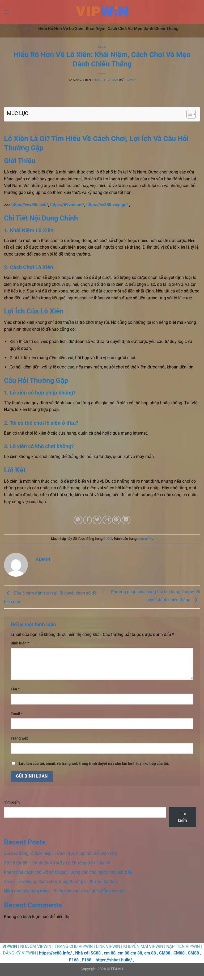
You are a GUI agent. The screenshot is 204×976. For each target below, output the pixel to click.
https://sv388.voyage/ (107, 204)
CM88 (164, 953)
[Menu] (7, 11)
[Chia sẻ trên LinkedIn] (126, 520)
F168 (74, 959)
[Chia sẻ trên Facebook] (87, 520)
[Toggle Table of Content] (188, 114)
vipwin (10, 28)
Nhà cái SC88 (88, 953)
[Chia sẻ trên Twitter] (97, 520)
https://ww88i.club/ (29, 204)
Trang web (19, 738)
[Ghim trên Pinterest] (116, 520)
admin (131, 80)
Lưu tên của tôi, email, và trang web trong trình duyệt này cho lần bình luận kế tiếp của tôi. (94, 763)
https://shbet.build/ (114, 959)
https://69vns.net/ (67, 204)
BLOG (27, 28)
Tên (15, 689)
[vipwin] (102, 12)
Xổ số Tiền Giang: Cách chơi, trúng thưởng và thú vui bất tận (60, 881)
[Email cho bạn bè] (107, 520)
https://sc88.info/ (55, 953)
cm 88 (110, 953)
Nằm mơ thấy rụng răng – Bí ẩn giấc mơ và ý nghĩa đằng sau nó (64, 890)
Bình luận (20, 643)
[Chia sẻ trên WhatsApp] (78, 520)
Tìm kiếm (12, 802)
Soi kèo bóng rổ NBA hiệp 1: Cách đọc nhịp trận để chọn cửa (60, 853)
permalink (144, 539)
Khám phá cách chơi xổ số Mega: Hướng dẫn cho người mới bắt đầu (68, 872)
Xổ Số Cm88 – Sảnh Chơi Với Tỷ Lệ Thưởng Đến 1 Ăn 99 (57, 862)
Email (17, 714)
